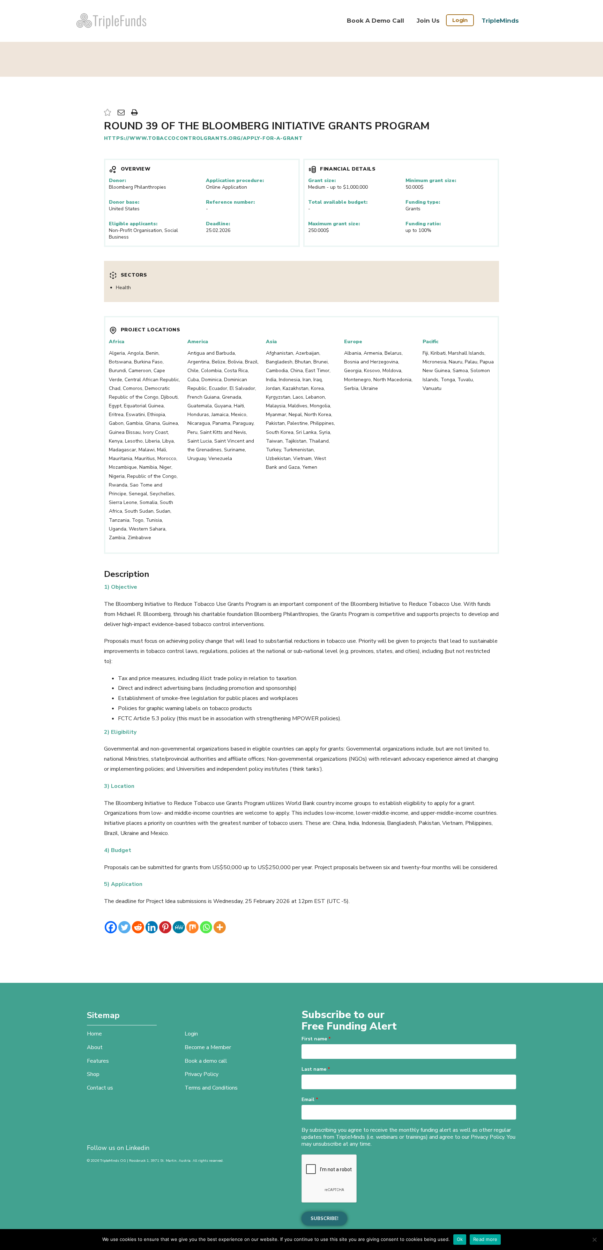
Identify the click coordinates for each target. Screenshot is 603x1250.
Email (310, 1099)
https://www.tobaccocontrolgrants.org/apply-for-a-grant (203, 138)
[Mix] (192, 927)
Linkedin (137, 1148)
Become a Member (208, 1047)
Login (460, 20)
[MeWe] (179, 927)
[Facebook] (111, 927)
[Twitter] (124, 927)
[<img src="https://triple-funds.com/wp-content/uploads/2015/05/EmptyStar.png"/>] (107, 113)
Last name (316, 1069)
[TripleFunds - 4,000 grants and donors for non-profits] (111, 21)
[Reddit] (138, 927)
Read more (485, 1239)
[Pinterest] (165, 927)
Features (98, 1061)
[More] (220, 927)
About (95, 1047)
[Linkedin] (152, 927)
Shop (93, 1074)
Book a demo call (375, 20)
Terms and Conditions (211, 1088)
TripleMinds (500, 20)
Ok (460, 1239)
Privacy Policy (201, 1074)
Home (94, 1034)
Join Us (428, 20)
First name (316, 1039)
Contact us (100, 1088)
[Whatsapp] (206, 927)
